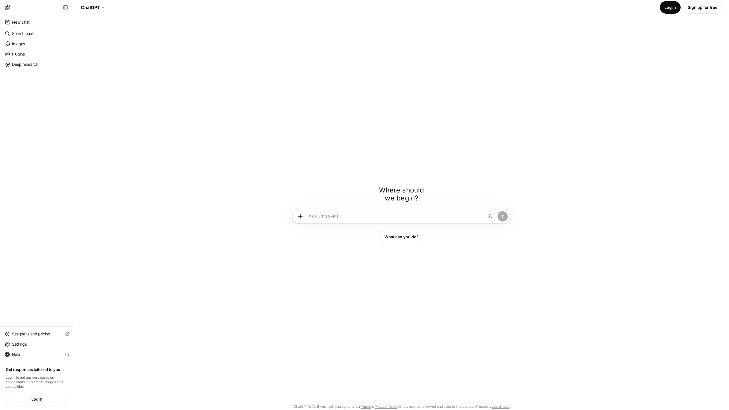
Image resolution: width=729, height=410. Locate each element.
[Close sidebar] (65, 7)
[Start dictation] (490, 216)
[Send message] (502, 216)
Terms (366, 406)
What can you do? (401, 236)
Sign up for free (702, 7)
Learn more (500, 406)
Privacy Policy (386, 406)
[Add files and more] (300, 216)
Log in (37, 399)
